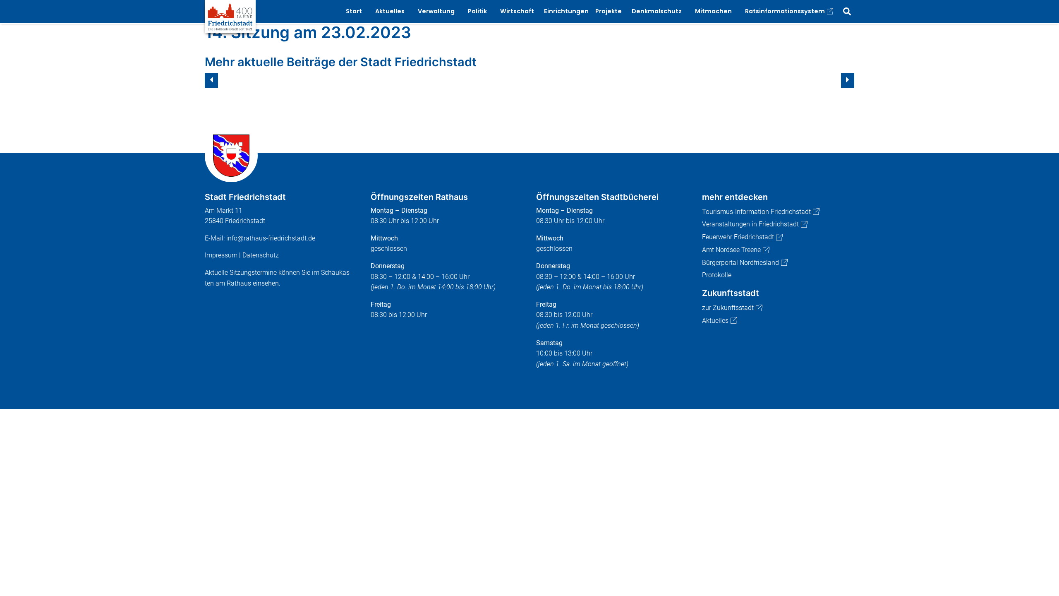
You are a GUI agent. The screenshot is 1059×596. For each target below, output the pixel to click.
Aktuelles (715, 320)
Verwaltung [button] (436, 11)
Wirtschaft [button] (517, 11)
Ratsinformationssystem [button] (785, 11)
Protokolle (716, 275)
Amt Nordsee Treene (731, 250)
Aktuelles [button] (390, 11)
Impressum (221, 255)
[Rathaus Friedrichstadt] (230, 16)
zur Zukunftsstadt (728, 308)
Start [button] (354, 11)
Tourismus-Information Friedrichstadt (756, 212)
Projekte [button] (608, 11)
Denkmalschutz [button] (657, 11)
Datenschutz (260, 255)
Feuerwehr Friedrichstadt (738, 237)
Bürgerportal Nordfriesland (740, 263)
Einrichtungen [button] (566, 11)
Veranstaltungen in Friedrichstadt (750, 224)
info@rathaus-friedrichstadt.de (270, 238)
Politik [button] (477, 11)
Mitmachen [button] (713, 11)
